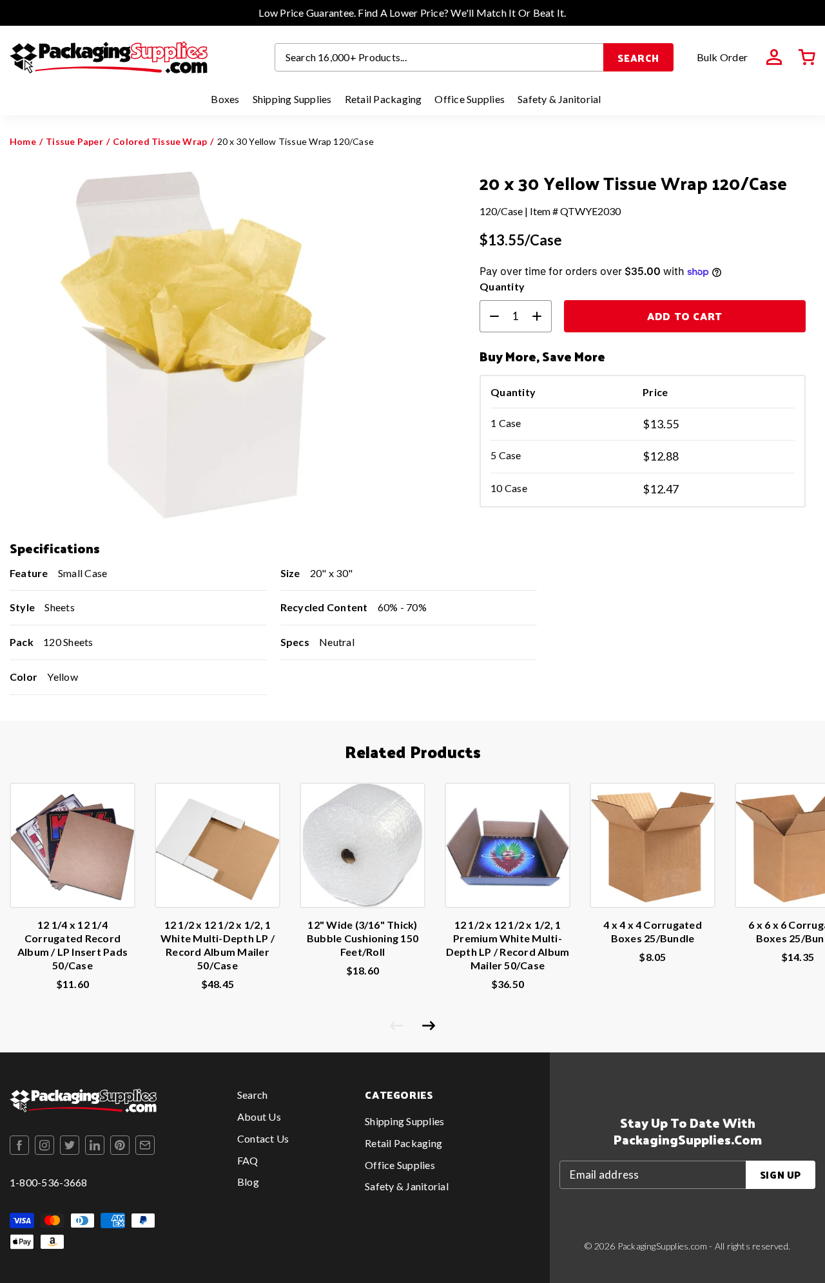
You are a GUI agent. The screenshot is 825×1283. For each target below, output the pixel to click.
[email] (145, 1145)
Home (23, 141)
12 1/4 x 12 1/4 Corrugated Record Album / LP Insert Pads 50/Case (72, 944)
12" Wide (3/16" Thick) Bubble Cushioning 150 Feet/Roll (362, 938)
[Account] (774, 57)
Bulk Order (722, 57)
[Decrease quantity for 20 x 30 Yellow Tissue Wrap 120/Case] (489, 316)
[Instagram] (44, 1145)
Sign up (780, 1174)
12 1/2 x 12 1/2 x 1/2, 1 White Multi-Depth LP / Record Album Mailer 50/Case (217, 944)
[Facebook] (19, 1145)
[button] (807, 57)
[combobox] (440, 57)
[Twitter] (69, 1145)
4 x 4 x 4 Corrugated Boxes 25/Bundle (652, 931)
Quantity (502, 286)
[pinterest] (120, 1145)
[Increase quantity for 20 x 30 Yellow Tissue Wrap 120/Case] (542, 316)
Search (638, 57)
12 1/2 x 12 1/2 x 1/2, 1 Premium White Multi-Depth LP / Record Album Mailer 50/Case (508, 944)
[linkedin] (94, 1145)
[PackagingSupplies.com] (109, 57)
